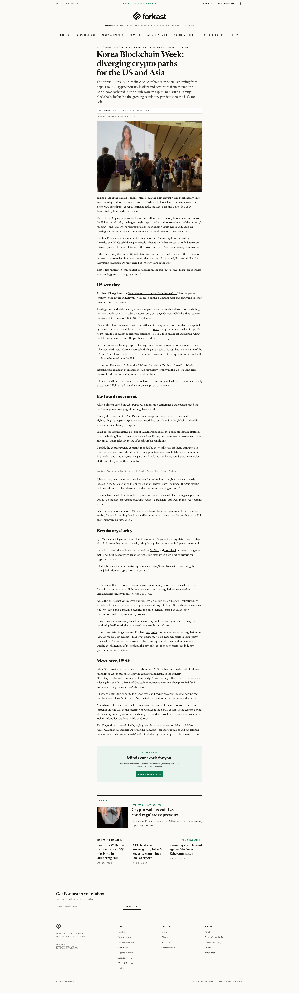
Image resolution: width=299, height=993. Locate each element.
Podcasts (208, 3)
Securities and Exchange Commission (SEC (152, 293)
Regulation (111, 47)
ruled (156, 329)
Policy (234, 35)
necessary (174, 645)
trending (128, 678)
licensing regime (167, 621)
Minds (208, 932)
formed (168, 610)
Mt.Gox (154, 550)
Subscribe (230, 3)
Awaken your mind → (149, 774)
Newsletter (210, 953)
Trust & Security (212, 35)
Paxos (190, 313)
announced (189, 447)
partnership (144, 456)
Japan (185, 227)
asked (146, 338)
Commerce (135, 35)
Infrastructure (85, 35)
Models (64, 35)
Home (99, 47)
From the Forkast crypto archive (116, 116)
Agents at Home (184, 35)
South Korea (169, 227)
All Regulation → (192, 840)
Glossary (165, 937)
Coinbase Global (172, 313)
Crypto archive (168, 948)
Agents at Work (157, 35)
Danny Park (110, 111)
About (208, 948)
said (140, 349)
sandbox (152, 625)
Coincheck (170, 550)
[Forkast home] (149, 16)
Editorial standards (214, 937)
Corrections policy (213, 943)
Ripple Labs (126, 313)
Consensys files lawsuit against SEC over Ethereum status (186, 850)
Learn (218, 3)
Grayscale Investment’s (147, 682)
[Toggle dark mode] (240, 3)
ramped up (152, 632)
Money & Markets (112, 35)
